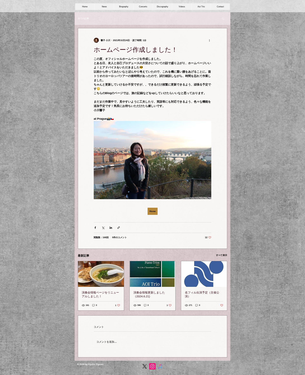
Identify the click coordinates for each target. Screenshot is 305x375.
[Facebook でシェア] (95, 227)
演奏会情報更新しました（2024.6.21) (149, 294)
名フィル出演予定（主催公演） (202, 294)
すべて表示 (221, 255)
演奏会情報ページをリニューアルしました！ (100, 294)
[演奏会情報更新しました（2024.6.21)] (153, 274)
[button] (223, 18)
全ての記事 (83, 18)
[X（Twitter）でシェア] (103, 227)
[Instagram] (152, 366)
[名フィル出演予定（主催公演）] (204, 274)
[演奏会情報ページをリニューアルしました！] (101, 274)
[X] (145, 366)
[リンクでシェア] (118, 227)
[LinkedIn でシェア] (110, 227)
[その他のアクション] (209, 40)
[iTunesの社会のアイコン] (160, 366)
